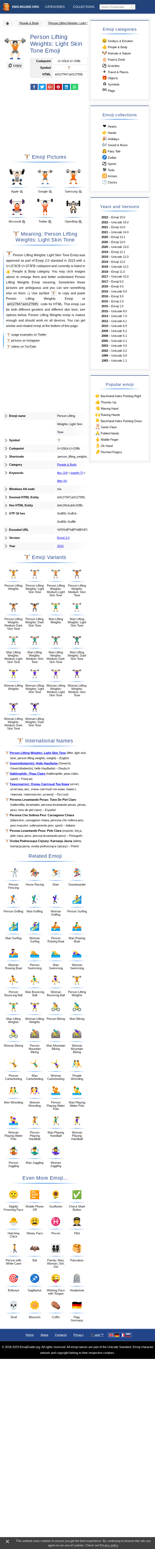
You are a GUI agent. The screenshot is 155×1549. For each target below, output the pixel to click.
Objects (110, 77)
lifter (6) (62, 481)
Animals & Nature (116, 53)
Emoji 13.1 (118, 237)
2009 (105, 331)
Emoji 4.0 (117, 286)
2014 (105, 316)
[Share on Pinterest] (58, 87)
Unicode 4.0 (119, 345)
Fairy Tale (111, 151)
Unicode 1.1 (119, 360)
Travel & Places (115, 71)
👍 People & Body (21, 271)
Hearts (109, 126)
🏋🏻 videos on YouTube (21, 346)
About (44, 1335)
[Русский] (128, 1335)
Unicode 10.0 (120, 276)
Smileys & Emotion (117, 40)
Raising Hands (107, 414)
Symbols (111, 84)
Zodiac (109, 157)
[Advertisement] (45, 121)
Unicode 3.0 (119, 355)
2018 (105, 266)
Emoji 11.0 (118, 271)
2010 (105, 326)
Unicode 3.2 (119, 350)
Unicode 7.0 (119, 316)
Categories (55, 6)
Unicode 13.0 (120, 247)
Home (30, 1335)
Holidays (110, 138)
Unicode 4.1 (119, 340)
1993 (105, 360)
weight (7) (76, 473)
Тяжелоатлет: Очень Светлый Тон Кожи (39, 784)
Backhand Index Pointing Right (118, 395)
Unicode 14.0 (120, 232)
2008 (105, 335)
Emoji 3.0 (117, 296)
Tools (108, 169)
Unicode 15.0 (120, 222)
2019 (105, 252)
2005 (105, 340)
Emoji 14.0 (118, 227)
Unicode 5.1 (119, 335)
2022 (105, 217)
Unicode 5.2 (119, 331)
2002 (105, 350)
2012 (105, 321)
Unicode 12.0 (120, 256)
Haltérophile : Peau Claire (27, 773)
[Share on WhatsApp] (74, 87)
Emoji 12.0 (118, 261)
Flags (108, 90)
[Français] (122, 1335)
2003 (105, 345)
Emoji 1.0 (117, 306)
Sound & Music (115, 144)
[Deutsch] (117, 1335)
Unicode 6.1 (119, 321)
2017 (105, 276)
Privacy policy (109, 1545)
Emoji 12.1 (118, 252)
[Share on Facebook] (34, 87)
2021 (105, 227)
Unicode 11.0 (119, 266)
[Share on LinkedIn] (66, 87)
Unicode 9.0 (119, 291)
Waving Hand (106, 408)
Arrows (109, 175)
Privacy (78, 1335)
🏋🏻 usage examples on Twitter (26, 334)
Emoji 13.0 (118, 242)
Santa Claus (106, 426)
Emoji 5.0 (117, 281)
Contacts (61, 1335)
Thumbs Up (105, 402)
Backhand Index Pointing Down (118, 420)
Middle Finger (106, 439)
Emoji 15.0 (118, 217)
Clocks (109, 182)
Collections (83, 6)
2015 (71, 260)
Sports (109, 163)
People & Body (29, 23)
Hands (109, 132)
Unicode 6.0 (119, 326)
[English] (111, 1335)
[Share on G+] (50, 87)
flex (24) (62, 473)
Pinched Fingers (108, 451)
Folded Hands (107, 433)
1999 (105, 355)
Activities (110, 65)
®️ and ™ (97, 1335)
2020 (105, 237)
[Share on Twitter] (42, 87)
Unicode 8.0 (119, 311)
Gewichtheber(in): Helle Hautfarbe (34, 763)
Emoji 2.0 (42, 260)
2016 (105, 286)
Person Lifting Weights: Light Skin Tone (73, 23)
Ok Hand (104, 445)
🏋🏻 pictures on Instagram (23, 340)
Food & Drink (113, 59)
